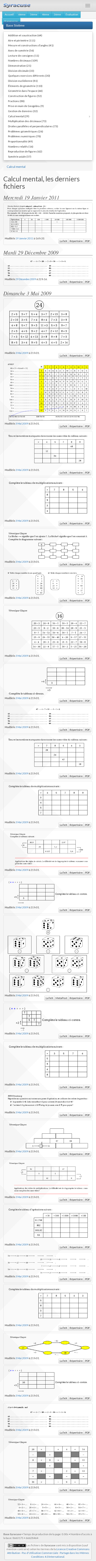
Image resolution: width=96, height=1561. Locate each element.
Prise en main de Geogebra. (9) (26, 105)
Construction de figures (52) (25, 95)
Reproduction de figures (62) (25, 151)
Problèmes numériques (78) (24, 136)
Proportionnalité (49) (20, 141)
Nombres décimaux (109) (23, 60)
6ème (21, 14)
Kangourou (11, 21)
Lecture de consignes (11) (23, 55)
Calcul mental (16, 166)
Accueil (9, 14)
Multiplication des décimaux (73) (27, 121)
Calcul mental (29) (18, 116)
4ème (45, 14)
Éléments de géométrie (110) (25, 85)
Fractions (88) (16, 101)
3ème (57, 14)
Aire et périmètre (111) (21, 40)
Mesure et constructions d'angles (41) (31, 45)
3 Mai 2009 (21, 352)
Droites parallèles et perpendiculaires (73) (33, 126)
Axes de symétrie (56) (21, 50)
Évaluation (72, 14)
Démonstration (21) (19, 65)
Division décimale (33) (21, 70)
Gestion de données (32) (23, 111)
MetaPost (61, 998)
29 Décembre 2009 (25, 279)
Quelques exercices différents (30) (29, 75)
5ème (33, 14)
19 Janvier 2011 (24, 238)
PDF (87, 241)
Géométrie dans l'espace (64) (25, 90)
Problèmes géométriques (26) (25, 131)
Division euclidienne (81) (23, 80)
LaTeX (63, 241)
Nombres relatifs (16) (20, 146)
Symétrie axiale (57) (19, 156)
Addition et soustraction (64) (25, 35)
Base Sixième (15, 25)
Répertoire (76, 241)
